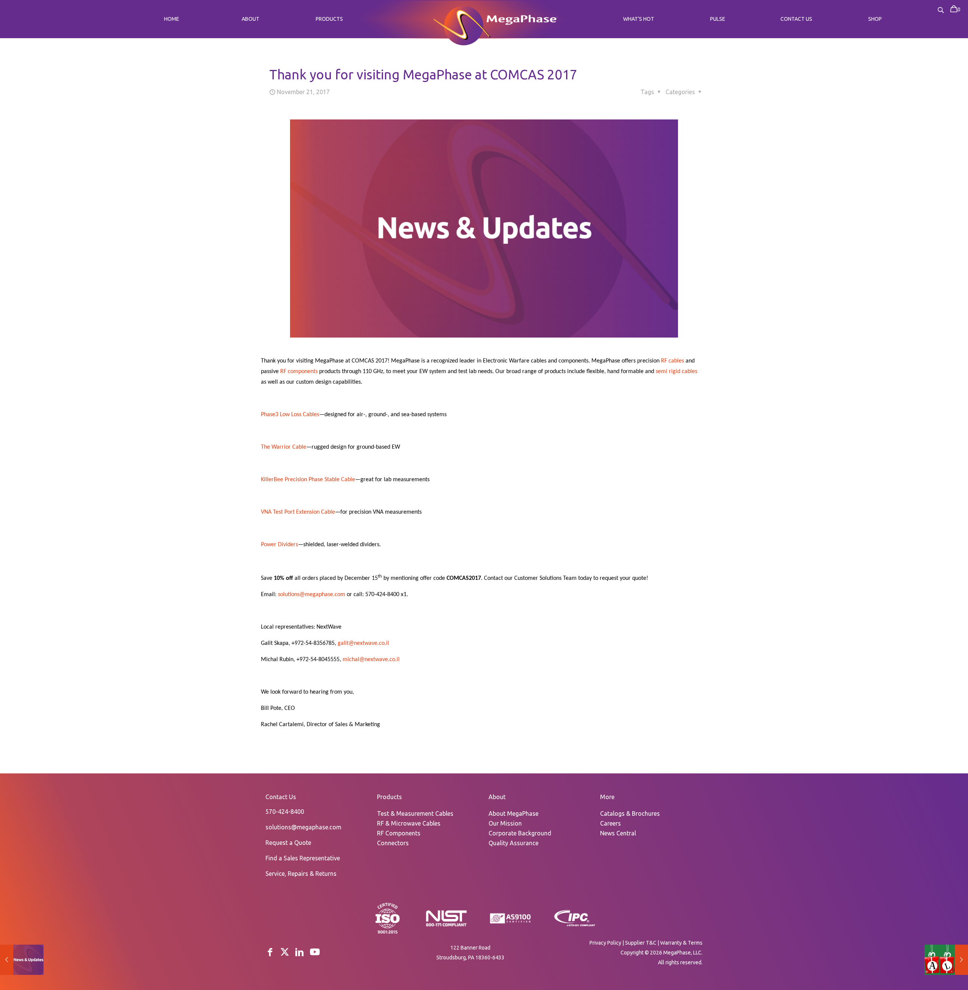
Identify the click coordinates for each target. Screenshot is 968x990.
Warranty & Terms (681, 943)
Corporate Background (520, 833)
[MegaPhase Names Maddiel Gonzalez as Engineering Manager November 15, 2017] (21, 960)
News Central (618, 833)
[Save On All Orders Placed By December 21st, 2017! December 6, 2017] (946, 960)
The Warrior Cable (283, 447)
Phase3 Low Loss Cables (290, 415)
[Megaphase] (462, 24)
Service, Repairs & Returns (301, 873)
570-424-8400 (284, 811)
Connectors (393, 843)
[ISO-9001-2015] (388, 933)
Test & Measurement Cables (415, 813)
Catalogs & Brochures (630, 813)
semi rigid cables (676, 372)
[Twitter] (284, 952)
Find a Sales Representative (302, 858)
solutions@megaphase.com (311, 595)
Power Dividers (279, 545)
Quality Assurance (513, 843)
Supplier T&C (640, 943)
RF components (299, 372)
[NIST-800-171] (446, 925)
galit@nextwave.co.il (363, 643)
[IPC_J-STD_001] (574, 925)
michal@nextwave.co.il (371, 660)
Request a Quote (288, 842)
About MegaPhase (513, 813)
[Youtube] (315, 952)
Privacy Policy (605, 943)
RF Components (398, 833)
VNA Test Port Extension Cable (298, 512)
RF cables (672, 361)
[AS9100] (510, 923)
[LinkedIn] (299, 952)
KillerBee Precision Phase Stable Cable (308, 480)
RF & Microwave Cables (409, 823)
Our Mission (505, 823)
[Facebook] (270, 952)
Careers (610, 823)
